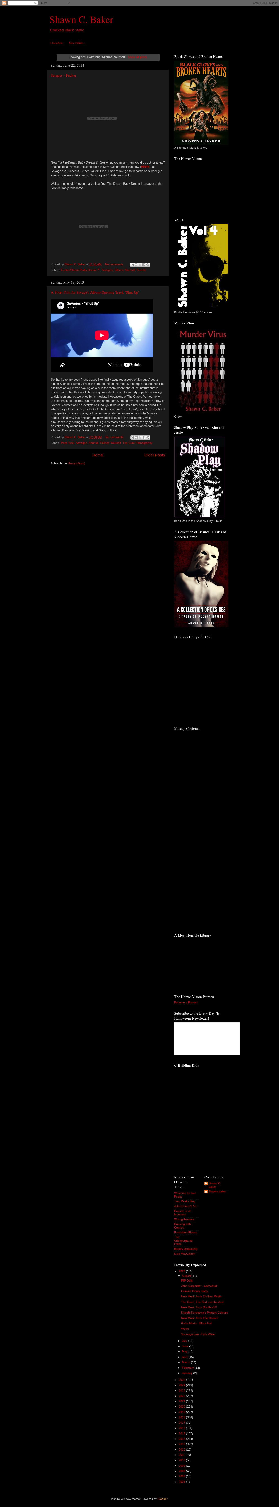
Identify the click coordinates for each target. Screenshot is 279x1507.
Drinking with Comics (182, 1226)
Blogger (162, 1498)
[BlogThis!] (136, 265)
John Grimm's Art (185, 1206)
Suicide (141, 270)
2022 (182, 1396)
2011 (182, 1454)
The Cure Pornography (137, 442)
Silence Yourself (125, 270)
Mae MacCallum (184, 1253)
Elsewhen (56, 43)
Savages (107, 270)
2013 (182, 1444)
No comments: (115, 264)
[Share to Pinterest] (148, 265)
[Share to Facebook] (144, 265)
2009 (182, 1465)
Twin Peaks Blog (184, 1201)
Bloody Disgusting (185, 1248)
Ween (185, 1328)
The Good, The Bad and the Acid (202, 1302)
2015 (182, 1433)
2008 (182, 1471)
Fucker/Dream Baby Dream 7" (80, 270)
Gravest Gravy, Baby (194, 1291)
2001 (182, 1481)
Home (97, 455)
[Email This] (132, 265)
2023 (182, 1390)
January (187, 1373)
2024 (182, 1385)
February (188, 1367)
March (186, 1362)
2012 (182, 1449)
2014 (182, 1438)
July (185, 1340)
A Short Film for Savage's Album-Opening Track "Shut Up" (95, 292)
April (185, 1357)
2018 (182, 1417)
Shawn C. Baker (81, 19)
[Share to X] (140, 265)
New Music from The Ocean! (199, 1318)
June (185, 1346)
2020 (182, 1406)
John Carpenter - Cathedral (199, 1285)
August (187, 1275)
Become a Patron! (186, 1002)
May (185, 1351)
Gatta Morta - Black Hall (196, 1323)
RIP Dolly (187, 1280)
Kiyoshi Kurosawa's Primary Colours (204, 1312)
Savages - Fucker (63, 75)
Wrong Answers (184, 1219)
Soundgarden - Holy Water (198, 1334)
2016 (182, 1428)
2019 (182, 1412)
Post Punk (67, 442)
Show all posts (137, 57)
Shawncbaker (217, 1191)
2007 (182, 1476)
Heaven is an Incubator (182, 1213)
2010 (182, 1460)
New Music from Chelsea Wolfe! (201, 1296)
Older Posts (154, 455)
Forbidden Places (185, 1232)
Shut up (94, 442)
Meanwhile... (77, 43)
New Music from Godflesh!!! (199, 1307)
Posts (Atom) (76, 463)
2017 (182, 1422)
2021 (182, 1401)
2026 (182, 1271)
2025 (182, 1379)
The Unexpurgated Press (183, 1240)
